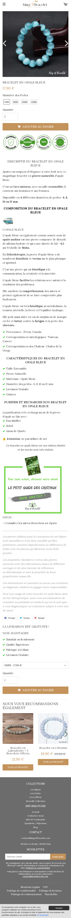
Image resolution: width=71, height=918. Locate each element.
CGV (45, 887)
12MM (34, 102)
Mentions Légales (30, 887)
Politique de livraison (50, 890)
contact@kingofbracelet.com (35, 838)
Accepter (59, 908)
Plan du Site (51, 894)
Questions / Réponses (35, 823)
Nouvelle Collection (35, 801)
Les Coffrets (35, 797)
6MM (6, 102)
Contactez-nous (36, 815)
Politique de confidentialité (38, 868)
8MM (15, 102)
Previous (5, 43)
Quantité (8, 109)
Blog (35, 827)
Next (65, 43)
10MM (24, 102)
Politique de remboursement (26, 894)
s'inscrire (58, 857)
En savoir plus (42, 915)
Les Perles (35, 793)
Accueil (35, 812)
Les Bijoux (36, 789)
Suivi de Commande (35, 819)
